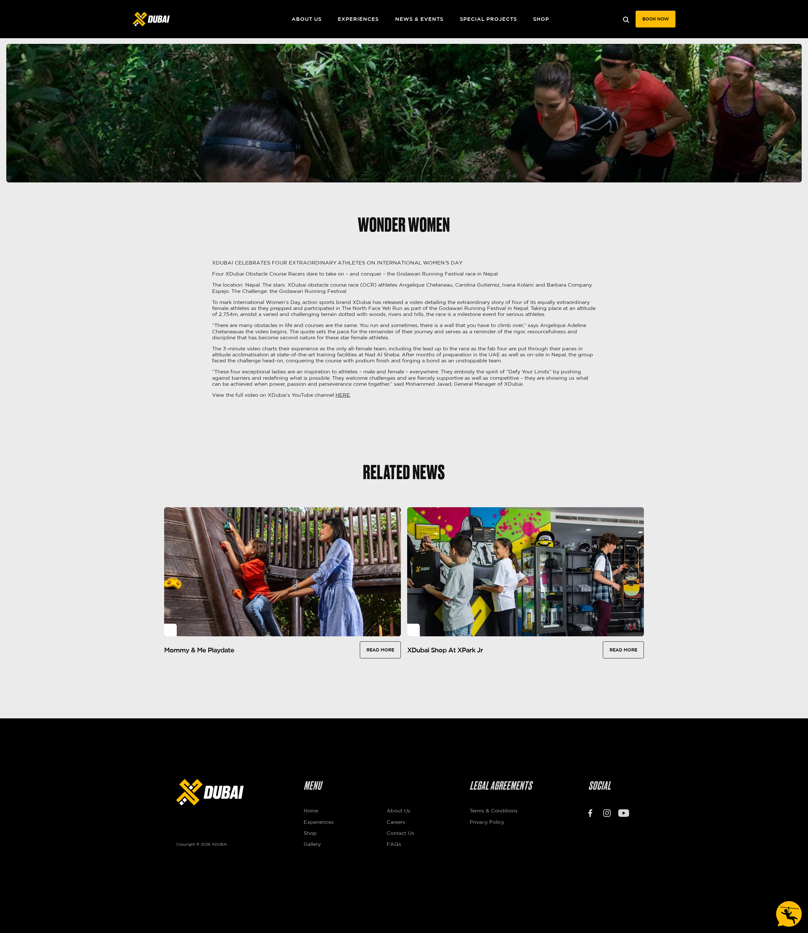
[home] (178, 19)
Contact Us (400, 833)
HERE (343, 395)
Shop (541, 19)
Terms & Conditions (494, 810)
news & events (419, 19)
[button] (655, 19)
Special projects (488, 19)
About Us (307, 19)
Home (311, 810)
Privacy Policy (487, 822)
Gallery (312, 844)
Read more (380, 649)
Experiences (358, 19)
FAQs (394, 844)
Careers (396, 822)
